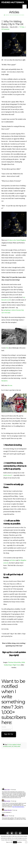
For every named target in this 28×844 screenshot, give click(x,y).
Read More (19, 842)
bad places (4, 381)
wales (18, 746)
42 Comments (5, 29)
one (9, 385)
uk (12, 746)
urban (15, 746)
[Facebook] (8, 833)
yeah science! (8, 475)
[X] (12, 833)
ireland (19, 744)
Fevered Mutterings (12, 2)
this (7, 348)
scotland (5, 746)
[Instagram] (16, 833)
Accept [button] (15, 842)
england (14, 744)
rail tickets (13, 560)
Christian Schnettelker (14, 662)
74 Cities (22, 27)
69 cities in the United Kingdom (16, 240)
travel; (9, 746)
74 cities (9, 744)
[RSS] (20, 833)
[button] (24, 6)
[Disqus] (14, 769)
